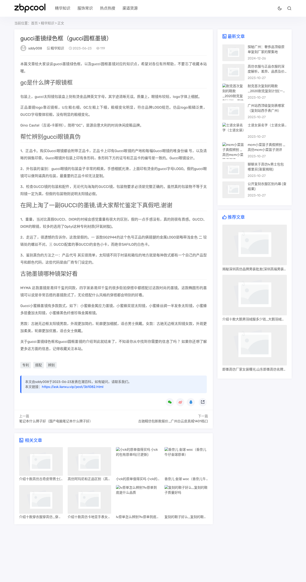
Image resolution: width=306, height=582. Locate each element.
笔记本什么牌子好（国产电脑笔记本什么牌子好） (56, 421)
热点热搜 (107, 8)
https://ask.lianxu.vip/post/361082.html (72, 387)
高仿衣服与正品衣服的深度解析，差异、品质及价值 (266, 71)
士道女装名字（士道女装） (268, 125)
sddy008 (35, 48)
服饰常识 (85, 8)
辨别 (51, 365)
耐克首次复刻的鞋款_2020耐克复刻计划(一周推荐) (267, 91)
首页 (34, 23)
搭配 (38, 365)
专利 (25, 365)
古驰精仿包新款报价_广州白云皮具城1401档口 (173, 421)
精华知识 (62, 8)
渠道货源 (130, 8)
